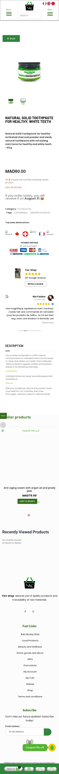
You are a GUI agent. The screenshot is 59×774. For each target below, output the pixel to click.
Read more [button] (48, 322)
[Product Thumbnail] (48, 51)
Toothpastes (24, 208)
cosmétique (20, 212)
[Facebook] (25, 612)
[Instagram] (33, 612)
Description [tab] (14, 345)
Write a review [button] (35, 283)
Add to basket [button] (27, 501)
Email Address (13, 726)
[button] (16, 254)
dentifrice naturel (40, 212)
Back (12, 38)
